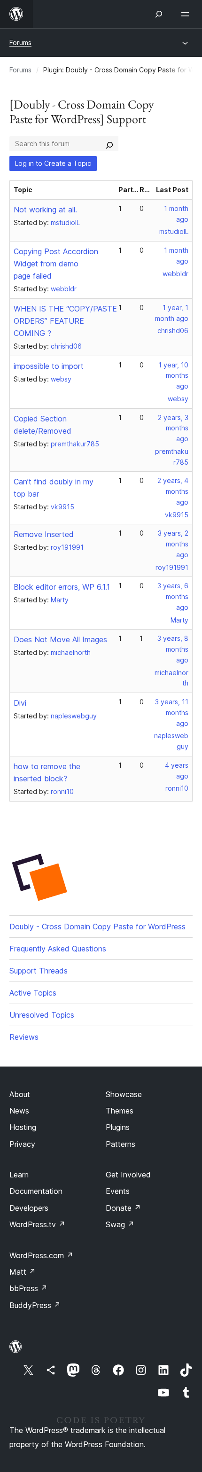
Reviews (24, 1037)
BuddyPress (35, 1305)
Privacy (22, 1144)
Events (118, 1191)
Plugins (118, 1127)
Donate (123, 1208)
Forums (20, 43)
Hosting (22, 1127)
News (19, 1110)
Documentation (35, 1191)
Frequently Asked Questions (57, 948)
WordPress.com (41, 1255)
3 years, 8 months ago (172, 649)
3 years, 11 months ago (171, 712)
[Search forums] (109, 143)
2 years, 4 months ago (172, 491)
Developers (28, 1208)
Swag (120, 1224)
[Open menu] (187, 14)
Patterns (120, 1144)
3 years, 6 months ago (172, 596)
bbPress (28, 1288)
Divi (20, 703)
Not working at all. (45, 209)
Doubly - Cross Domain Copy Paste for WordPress (97, 926)
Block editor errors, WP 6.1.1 (62, 587)
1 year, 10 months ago (173, 375)
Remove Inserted (44, 534)
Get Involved (128, 1174)
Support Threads (38, 970)
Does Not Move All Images (60, 639)
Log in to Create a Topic (53, 163)
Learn (19, 1174)
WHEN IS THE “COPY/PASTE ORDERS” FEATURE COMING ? (65, 321)
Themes (119, 1110)
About (19, 1094)
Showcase (124, 1094)
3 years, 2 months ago (173, 544)
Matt (22, 1272)
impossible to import (49, 366)
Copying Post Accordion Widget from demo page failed (56, 263)
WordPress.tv (37, 1224)
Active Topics (32, 992)
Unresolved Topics (41, 1015)
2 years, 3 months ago (173, 428)
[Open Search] (159, 14)
